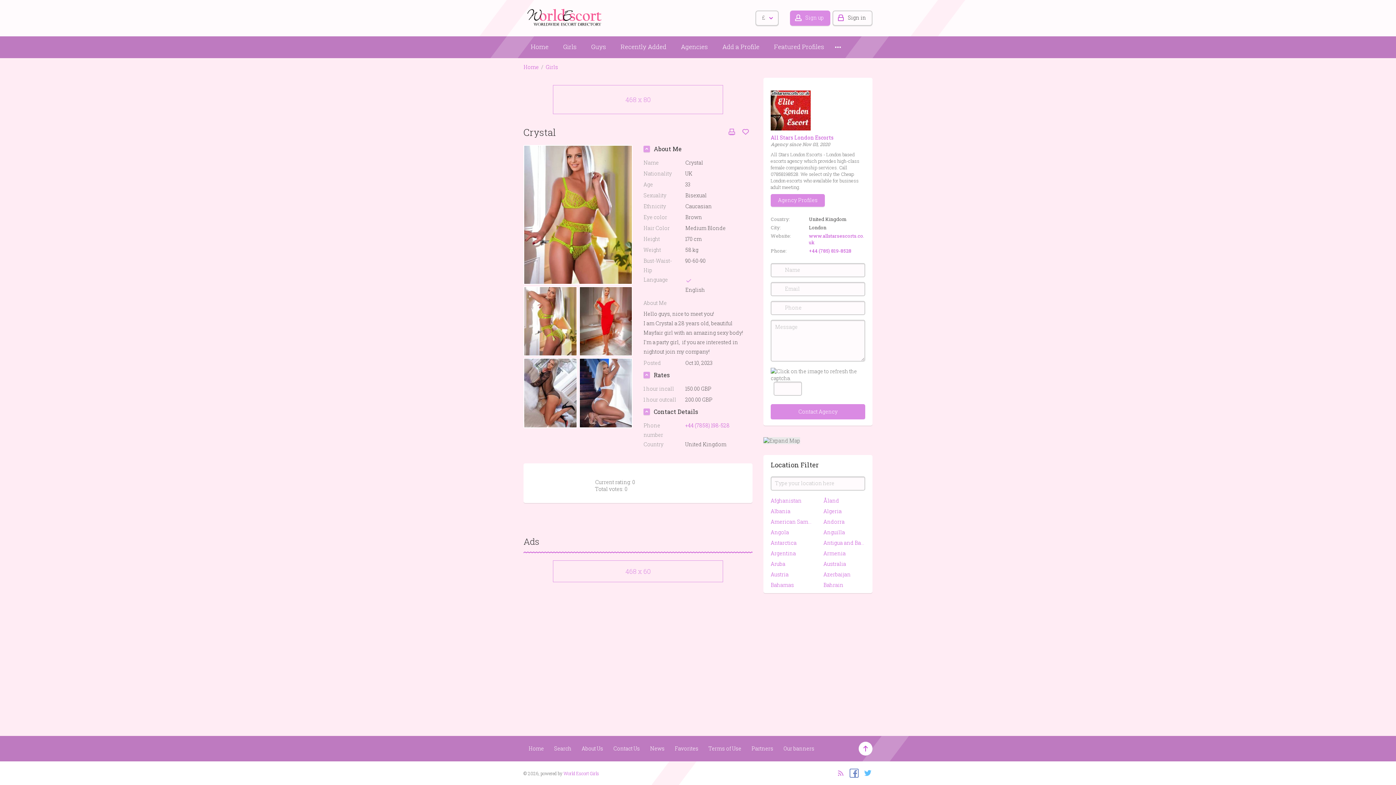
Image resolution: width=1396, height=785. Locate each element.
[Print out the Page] (732, 132)
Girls (570, 47)
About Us (592, 748)
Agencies (694, 47)
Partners (762, 748)
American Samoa (792, 521)
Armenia (834, 553)
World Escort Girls (581, 773)
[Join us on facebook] (852, 773)
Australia (834, 563)
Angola (780, 532)
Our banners (798, 748)
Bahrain (833, 584)
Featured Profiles (799, 47)
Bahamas (782, 584)
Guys (598, 47)
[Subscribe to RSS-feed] (838, 773)
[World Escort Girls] (565, 16)
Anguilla (834, 532)
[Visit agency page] (791, 109)
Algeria (832, 511)
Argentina (783, 553)
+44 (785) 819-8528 (830, 250)
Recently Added (643, 47)
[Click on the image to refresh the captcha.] (818, 375)
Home (540, 47)
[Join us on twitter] (866, 773)
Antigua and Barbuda (844, 542)
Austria (780, 574)
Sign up (814, 17)
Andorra (834, 521)
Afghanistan (786, 500)
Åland (831, 500)
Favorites (686, 748)
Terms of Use (725, 748)
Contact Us (626, 748)
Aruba (778, 563)
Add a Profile (740, 47)
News (657, 748)
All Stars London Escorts (802, 137)
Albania (780, 511)
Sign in (857, 17)
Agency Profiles (798, 200)
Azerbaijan (837, 574)
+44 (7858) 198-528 (707, 425)
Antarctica (784, 542)
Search (562, 748)
